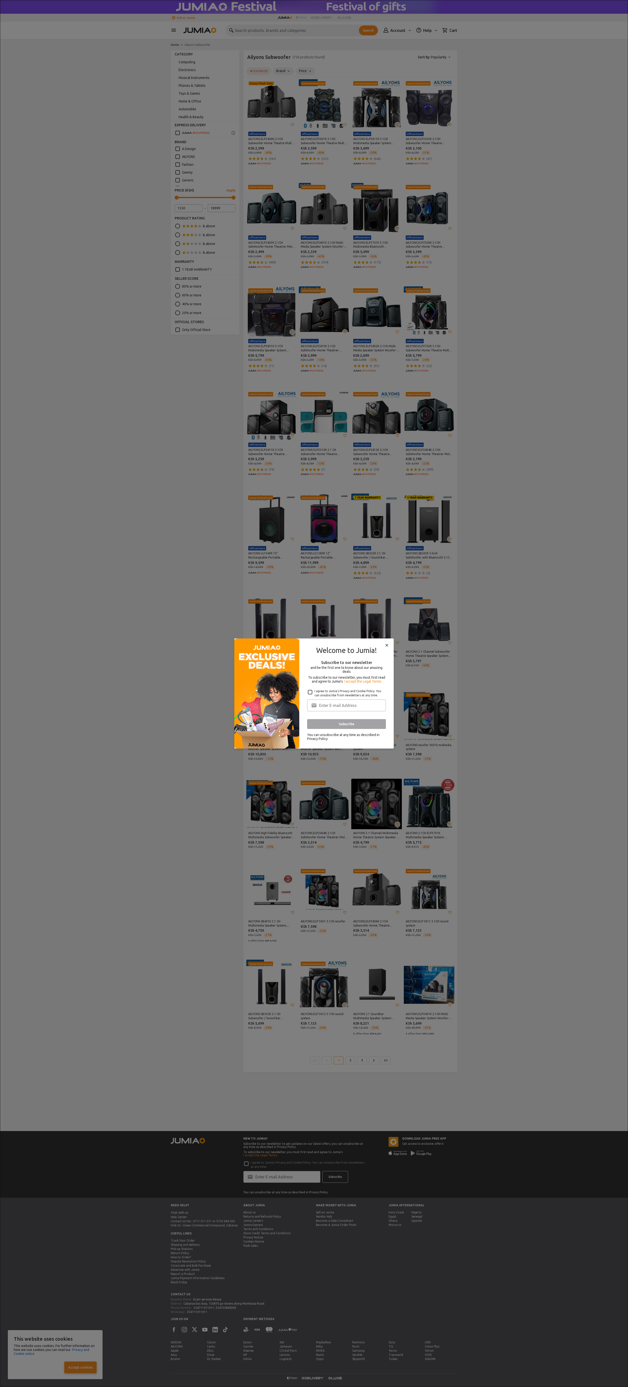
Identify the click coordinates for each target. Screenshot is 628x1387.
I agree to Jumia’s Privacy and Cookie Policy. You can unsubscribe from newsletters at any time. (347, 693)
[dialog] (314, 693)
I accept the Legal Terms (362, 681)
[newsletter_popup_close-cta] (387, 645)
